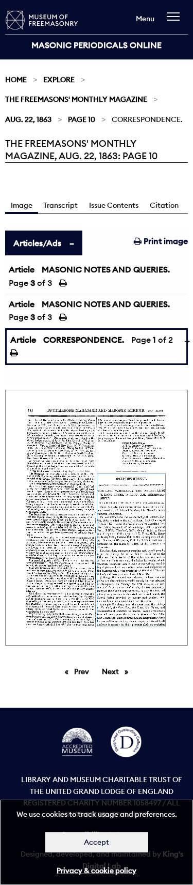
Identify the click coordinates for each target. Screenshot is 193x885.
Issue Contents (113, 205)
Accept (96, 842)
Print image (165, 241)
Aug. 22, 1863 (28, 119)
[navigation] (176, 21)
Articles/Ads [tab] (37, 243)
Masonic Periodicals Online (96, 45)
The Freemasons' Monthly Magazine (76, 99)
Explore (59, 79)
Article (21, 269)
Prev (83, 671)
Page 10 (81, 119)
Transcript (60, 205)
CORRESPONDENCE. (83, 339)
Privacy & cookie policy (96, 870)
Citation (164, 205)
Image (21, 205)
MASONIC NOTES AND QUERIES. (106, 269)
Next (117, 671)
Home (16, 79)
